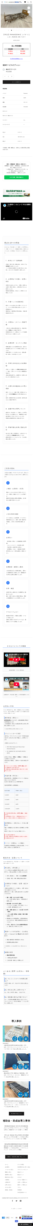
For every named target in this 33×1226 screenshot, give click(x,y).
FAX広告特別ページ (22, 1192)
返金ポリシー (21, 1172)
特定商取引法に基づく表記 (24, 1167)
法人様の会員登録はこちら (25, 1224)
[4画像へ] (16, 30)
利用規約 (20, 1190)
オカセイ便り (8, 1187)
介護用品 (7, 1180)
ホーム (6, 1164)
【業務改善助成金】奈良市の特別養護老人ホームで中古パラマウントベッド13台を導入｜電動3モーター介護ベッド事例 (16, 1127)
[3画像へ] (14, 30)
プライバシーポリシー (23, 1169)
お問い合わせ (8, 1185)
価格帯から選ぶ (8, 1174)
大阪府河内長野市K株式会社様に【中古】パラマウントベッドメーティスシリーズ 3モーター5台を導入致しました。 (16, 1047)
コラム (19, 1187)
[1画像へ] (11, 30)
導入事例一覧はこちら (16, 1113)
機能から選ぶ (8, 1172)
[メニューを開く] (2, 2)
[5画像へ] (18, 30)
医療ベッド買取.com (22, 1185)
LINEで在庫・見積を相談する (16, 177)
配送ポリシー (21, 1174)
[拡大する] (28, 8)
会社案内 (7, 1167)
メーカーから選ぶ (9, 1169)
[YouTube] (20, 1200)
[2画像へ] (13, 30)
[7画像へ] (21, 30)
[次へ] (24, 30)
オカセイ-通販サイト (22, 1180)
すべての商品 (21, 1164)
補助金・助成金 (8, 1190)
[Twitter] (16, 1200)
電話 (27, 1217)
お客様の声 (7, 1182)
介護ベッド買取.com (22, 1182)
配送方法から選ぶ (9, 1177)
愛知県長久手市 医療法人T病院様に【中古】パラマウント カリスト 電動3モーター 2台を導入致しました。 (16, 1075)
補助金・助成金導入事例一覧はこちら (16, 1156)
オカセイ (20, 1177)
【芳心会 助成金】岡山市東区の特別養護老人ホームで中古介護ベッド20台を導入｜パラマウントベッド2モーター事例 (16, 1136)
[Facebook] (12, 1200)
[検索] (28, 2)
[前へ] (8, 30)
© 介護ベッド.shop (16, 1208)
